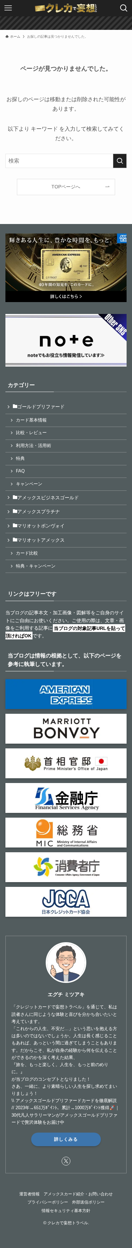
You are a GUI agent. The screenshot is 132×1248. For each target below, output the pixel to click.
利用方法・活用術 (33, 445)
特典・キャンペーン (36, 566)
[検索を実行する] (120, 161)
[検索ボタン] (124, 8)
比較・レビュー (31, 432)
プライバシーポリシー (47, 1202)
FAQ (20, 471)
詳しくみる (66, 1139)
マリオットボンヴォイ (41, 525)
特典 (20, 458)
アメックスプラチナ (38, 511)
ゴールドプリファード (41, 406)
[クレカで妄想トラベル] (66, 8)
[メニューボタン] (8, 8)
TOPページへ (65, 186)
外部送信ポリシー (88, 1202)
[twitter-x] (66, 1161)
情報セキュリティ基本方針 (66, 1210)
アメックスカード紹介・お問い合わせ (78, 1194)
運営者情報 (29, 1194)
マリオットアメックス (41, 540)
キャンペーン (29, 484)
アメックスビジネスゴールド (48, 497)
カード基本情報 (31, 420)
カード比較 (27, 553)
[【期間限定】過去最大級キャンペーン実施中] (66, 23)
